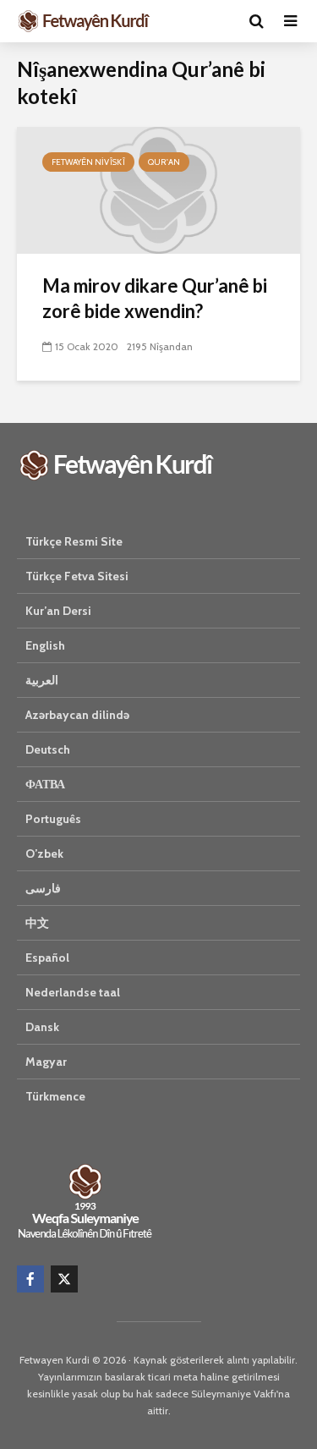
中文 (37, 922)
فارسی (43, 888)
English (45, 645)
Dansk (42, 1027)
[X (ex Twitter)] (64, 1279)
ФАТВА (45, 784)
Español (47, 957)
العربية (41, 680)
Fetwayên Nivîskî (88, 161)
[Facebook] (30, 1279)
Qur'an (164, 161)
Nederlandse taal (72, 992)
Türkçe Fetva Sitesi (76, 576)
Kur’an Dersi (58, 610)
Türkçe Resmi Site (74, 541)
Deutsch (47, 749)
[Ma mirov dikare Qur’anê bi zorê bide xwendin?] (158, 189)
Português (53, 818)
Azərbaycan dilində (77, 714)
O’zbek (44, 853)
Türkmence (55, 1096)
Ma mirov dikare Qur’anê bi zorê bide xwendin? (154, 298)
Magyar (46, 1061)
